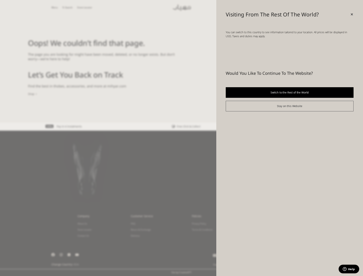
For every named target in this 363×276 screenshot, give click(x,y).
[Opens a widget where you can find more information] (348, 269)
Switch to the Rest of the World (290, 92)
